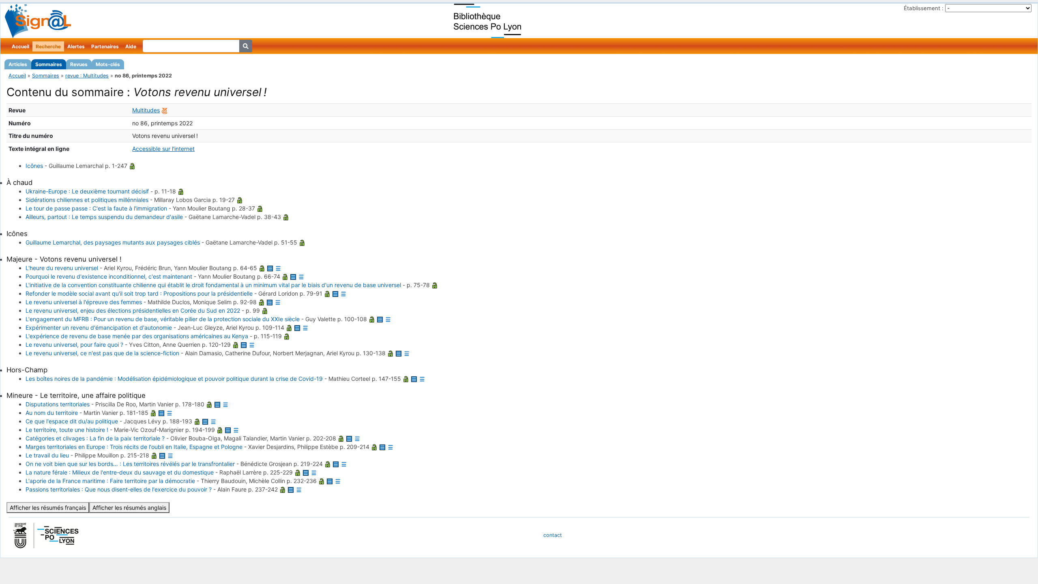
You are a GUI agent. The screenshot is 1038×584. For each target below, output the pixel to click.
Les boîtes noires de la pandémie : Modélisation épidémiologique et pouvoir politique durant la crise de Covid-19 (174, 378)
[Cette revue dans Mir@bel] (164, 110)
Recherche (48, 46)
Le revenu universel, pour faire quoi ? (74, 344)
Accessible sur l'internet (163, 148)
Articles (18, 64)
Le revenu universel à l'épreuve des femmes (84, 301)
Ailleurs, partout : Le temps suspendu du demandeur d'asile (104, 216)
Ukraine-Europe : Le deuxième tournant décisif (87, 191)
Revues (79, 64)
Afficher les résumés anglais (129, 507)
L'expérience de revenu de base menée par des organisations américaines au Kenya (137, 336)
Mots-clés (108, 64)
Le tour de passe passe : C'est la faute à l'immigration (96, 208)
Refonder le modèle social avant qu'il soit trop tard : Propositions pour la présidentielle (139, 293)
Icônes (34, 165)
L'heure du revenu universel (62, 267)
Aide (130, 46)
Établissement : (924, 8)
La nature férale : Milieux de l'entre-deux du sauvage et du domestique (120, 472)
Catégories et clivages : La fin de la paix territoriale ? (95, 438)
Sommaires (48, 64)
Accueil (20, 46)
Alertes (76, 46)
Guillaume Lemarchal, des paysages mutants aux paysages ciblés (113, 242)
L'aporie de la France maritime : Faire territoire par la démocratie (110, 480)
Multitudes (146, 110)
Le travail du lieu (47, 455)
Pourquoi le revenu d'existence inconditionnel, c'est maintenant (109, 276)
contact (552, 535)
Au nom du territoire (52, 412)
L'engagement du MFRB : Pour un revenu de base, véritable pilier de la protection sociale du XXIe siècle (163, 319)
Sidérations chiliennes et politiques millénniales (87, 199)
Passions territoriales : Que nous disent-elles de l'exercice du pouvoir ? (119, 489)
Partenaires (105, 46)
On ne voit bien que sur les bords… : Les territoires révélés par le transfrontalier (130, 463)
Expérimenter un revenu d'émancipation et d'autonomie (99, 327)
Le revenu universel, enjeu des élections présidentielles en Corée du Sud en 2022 (133, 310)
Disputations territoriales (58, 404)
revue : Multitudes (87, 76)
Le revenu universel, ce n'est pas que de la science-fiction (102, 353)
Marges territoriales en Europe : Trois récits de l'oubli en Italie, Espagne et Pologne (134, 446)
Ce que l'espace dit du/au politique (72, 421)
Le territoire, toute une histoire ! (67, 429)
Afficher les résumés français (48, 507)
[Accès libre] (132, 165)
